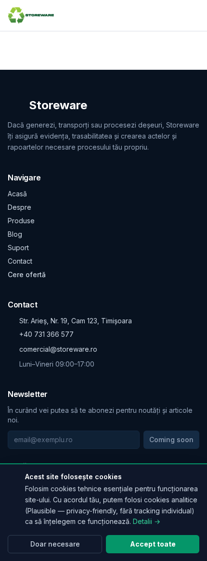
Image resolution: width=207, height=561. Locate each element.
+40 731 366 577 (46, 334)
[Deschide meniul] (193, 15)
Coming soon (171, 439)
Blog (15, 234)
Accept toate (153, 544)
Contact (20, 261)
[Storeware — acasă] (31, 15)
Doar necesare (55, 544)
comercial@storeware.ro (58, 349)
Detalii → (146, 521)
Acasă (17, 194)
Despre (19, 207)
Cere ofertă (27, 274)
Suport (18, 247)
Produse (21, 221)
